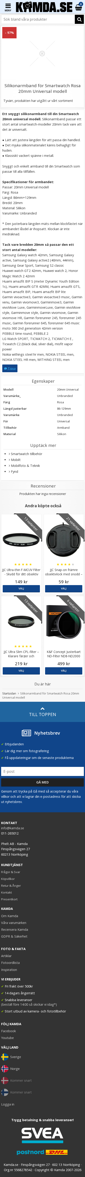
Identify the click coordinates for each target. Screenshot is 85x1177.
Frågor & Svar (10, 872)
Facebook (8, 1031)
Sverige (15, 1057)
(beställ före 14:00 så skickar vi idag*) (29, 1004)
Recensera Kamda (14, 929)
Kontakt (6, 892)
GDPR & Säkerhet (14, 936)
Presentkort (9, 899)
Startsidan (9, 693)
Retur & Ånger (11, 886)
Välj (21, 588)
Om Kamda (9, 916)
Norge (15, 1068)
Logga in (7, 1104)
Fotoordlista (10, 962)
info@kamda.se (12, 828)
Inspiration (9, 970)
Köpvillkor (8, 879)
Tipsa (11, 368)
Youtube (7, 1038)
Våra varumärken (13, 923)
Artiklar (6, 956)
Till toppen (42, 714)
